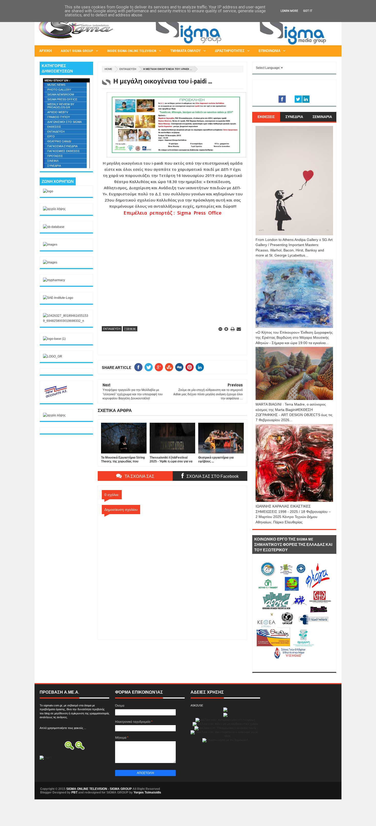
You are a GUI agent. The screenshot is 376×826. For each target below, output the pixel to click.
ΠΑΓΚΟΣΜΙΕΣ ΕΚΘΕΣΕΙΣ (63, 151)
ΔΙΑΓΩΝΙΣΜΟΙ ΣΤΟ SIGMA (64, 121)
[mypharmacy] (54, 280)
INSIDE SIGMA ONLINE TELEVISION (131, 51)
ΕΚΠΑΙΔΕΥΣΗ (127, 69)
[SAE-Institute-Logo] (58, 298)
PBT (74, 792)
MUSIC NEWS (56, 84)
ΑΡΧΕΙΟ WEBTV (57, 112)
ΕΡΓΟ (51, 136)
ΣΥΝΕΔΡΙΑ (54, 165)
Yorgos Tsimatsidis (147, 792)
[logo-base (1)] (54, 339)
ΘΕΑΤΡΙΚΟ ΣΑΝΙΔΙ (59, 141)
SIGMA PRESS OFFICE (62, 99)
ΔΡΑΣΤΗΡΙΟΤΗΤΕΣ (230, 51)
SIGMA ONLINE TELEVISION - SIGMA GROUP (99, 789)
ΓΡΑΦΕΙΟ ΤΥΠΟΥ (58, 117)
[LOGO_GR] (52, 356)
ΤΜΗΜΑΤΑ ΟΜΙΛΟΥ (185, 51)
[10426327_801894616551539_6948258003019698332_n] (66, 321)
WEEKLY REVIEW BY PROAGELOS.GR (60, 106)
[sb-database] (53, 227)
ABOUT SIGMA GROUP (77, 51)
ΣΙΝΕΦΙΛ (53, 160)
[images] (50, 244)
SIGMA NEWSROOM (60, 94)
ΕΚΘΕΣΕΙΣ (54, 126)
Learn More (289, 11)
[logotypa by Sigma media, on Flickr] (294, 666)
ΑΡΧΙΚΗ (45, 51)
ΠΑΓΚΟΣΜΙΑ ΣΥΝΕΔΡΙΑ (62, 146)
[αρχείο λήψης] (54, 209)
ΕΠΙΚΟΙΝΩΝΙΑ (269, 51)
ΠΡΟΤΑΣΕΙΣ (55, 155)
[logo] (48, 191)
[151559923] (56, 397)
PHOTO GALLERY (59, 89)
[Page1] (243, 44)
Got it (307, 11)
